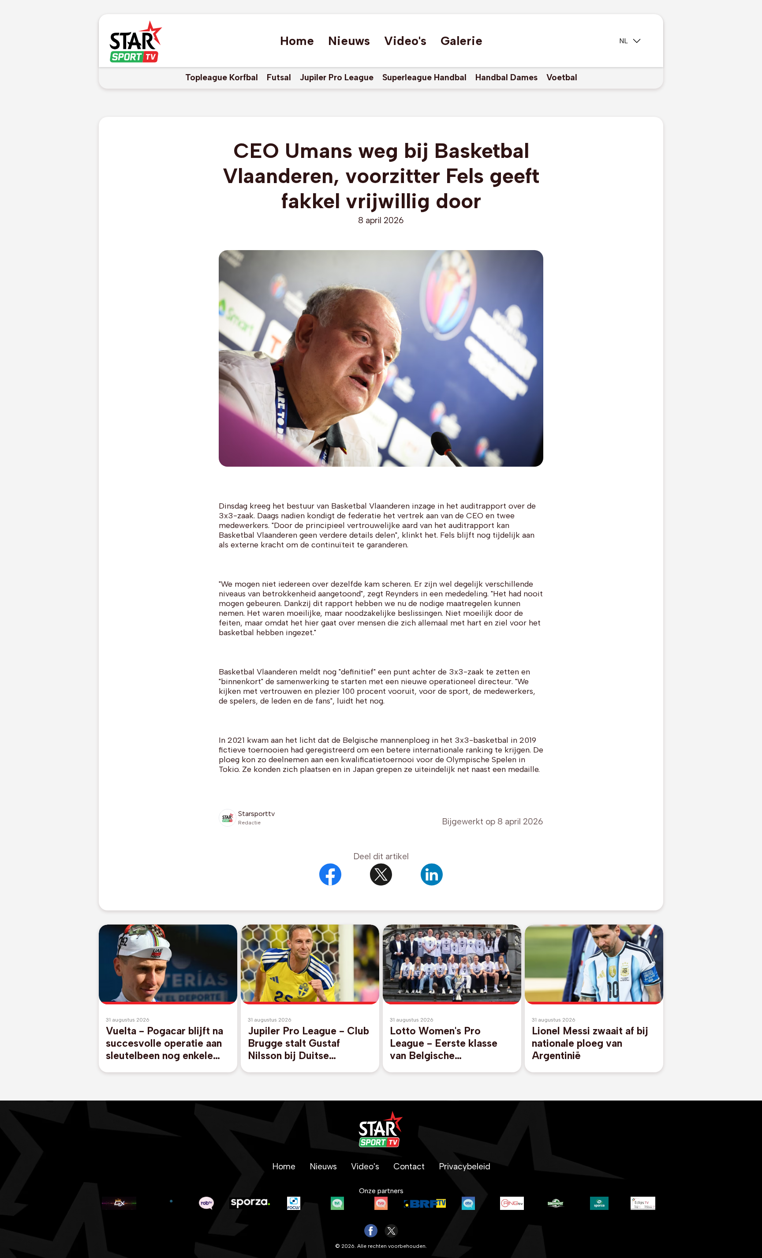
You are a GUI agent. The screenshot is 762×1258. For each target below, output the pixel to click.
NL (623, 41)
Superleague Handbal (424, 77)
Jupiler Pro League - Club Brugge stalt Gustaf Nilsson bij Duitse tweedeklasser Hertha (308, 1043)
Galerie (461, 41)
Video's (405, 41)
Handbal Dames (506, 77)
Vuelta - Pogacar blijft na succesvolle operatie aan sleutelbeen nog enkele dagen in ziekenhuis (164, 1043)
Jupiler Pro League (337, 77)
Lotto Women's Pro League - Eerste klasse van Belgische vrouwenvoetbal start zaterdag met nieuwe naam (443, 1043)
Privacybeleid (464, 1166)
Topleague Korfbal (221, 77)
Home (297, 41)
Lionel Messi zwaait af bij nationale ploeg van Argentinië (590, 1043)
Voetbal (561, 77)
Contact (409, 1166)
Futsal (279, 77)
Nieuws (349, 41)
